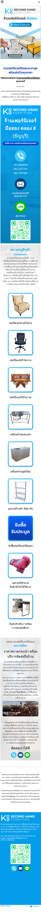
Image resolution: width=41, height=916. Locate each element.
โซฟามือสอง (21, 692)
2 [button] (20, 56)
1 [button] (18, 56)
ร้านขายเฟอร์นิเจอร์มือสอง (28, 78)
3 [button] (23, 56)
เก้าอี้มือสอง (12, 796)
